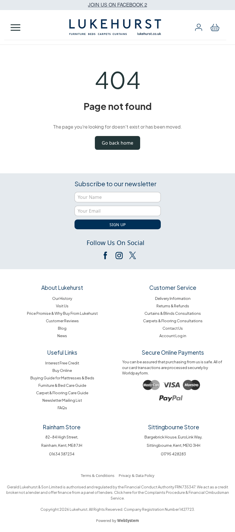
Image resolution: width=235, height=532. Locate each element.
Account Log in (172, 335)
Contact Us (172, 328)
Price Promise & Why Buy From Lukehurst (62, 313)
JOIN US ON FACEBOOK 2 (117, 4)
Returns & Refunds (172, 306)
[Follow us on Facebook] (106, 255)
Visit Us (62, 306)
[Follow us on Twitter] (132, 255)
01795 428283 (173, 454)
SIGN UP (117, 224)
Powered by (117, 520)
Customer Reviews (62, 321)
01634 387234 (62, 454)
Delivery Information (173, 298)
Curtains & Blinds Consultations (172, 313)
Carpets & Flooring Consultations (173, 321)
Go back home (117, 143)
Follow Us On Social (115, 242)
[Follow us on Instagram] (119, 255)
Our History (62, 298)
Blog (62, 328)
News (62, 335)
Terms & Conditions (97, 475)
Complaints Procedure (164, 492)
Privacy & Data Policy (136, 475)
